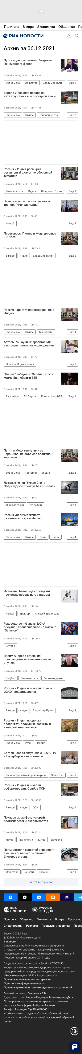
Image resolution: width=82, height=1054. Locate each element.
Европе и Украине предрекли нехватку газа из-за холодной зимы (30, 94)
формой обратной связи (39, 1005)
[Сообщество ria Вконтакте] (39, 897)
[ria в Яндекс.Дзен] (25, 897)
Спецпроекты (13, 925)
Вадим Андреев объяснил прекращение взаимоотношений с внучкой (28, 659)
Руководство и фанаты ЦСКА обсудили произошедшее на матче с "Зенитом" (30, 627)
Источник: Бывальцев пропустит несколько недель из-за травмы (27, 593)
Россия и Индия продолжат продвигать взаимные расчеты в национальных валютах (27, 724)
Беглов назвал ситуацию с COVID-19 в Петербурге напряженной (30, 754)
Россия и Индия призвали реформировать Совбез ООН (24, 786)
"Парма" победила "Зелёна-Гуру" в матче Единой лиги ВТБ (29, 376)
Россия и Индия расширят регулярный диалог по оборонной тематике (28, 172)
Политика (10, 919)
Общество (26, 919)
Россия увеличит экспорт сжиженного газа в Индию (23, 516)
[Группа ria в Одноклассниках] (53, 897)
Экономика (44, 919)
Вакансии (10, 941)
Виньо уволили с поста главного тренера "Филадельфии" (27, 203)
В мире (59, 919)
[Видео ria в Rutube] (67, 897)
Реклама (32, 925)
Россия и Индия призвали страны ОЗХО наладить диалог (28, 690)
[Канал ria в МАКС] (11, 897)
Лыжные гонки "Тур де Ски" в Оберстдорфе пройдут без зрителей (29, 484)
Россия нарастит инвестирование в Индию (29, 311)
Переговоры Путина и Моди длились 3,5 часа (30, 235)
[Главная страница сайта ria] (23, 36)
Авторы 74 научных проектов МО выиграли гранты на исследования (29, 343)
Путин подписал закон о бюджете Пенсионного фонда (28, 62)
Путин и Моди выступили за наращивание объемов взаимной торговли (28, 454)
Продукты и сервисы (56, 925)
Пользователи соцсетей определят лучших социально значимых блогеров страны (29, 853)
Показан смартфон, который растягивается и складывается (26, 819)
